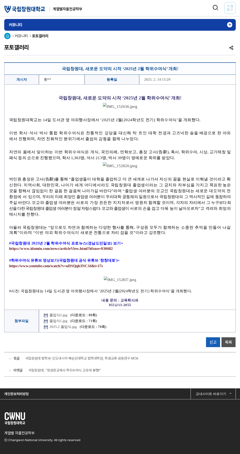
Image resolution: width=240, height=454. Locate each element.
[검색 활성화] (215, 7)
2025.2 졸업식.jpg (77, 327)
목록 (228, 342)
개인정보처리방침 (16, 394)
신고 (213, 342)
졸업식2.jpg (73, 315)
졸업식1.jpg (73, 321)
